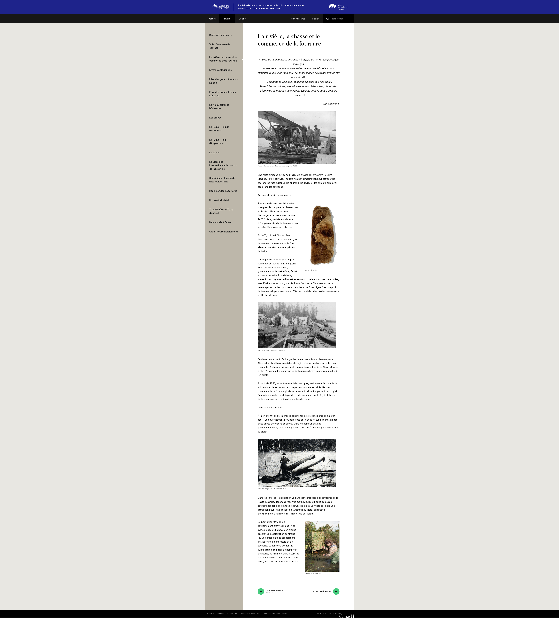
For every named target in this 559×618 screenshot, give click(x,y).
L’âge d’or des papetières (223, 190)
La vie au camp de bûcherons (219, 106)
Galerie (242, 18)
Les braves (215, 117)
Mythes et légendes (220, 69)
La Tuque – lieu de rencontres (219, 128)
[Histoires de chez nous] (222, 7)
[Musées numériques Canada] (338, 6)
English (315, 18)
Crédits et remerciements (223, 231)
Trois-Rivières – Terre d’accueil (221, 211)
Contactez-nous (232, 613)
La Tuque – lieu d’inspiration (217, 141)
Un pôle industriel (219, 200)
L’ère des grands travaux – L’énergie (223, 94)
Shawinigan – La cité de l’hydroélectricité (222, 180)
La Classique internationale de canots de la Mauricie (223, 165)
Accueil (212, 18)
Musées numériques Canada (275, 613)
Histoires (227, 18)
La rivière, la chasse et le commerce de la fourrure (223, 59)
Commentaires (298, 18)
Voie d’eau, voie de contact (219, 46)
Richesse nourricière (220, 35)
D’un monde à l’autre (220, 222)
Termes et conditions (215, 613)
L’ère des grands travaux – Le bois (223, 81)
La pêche (214, 152)
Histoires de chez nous (251, 613)
